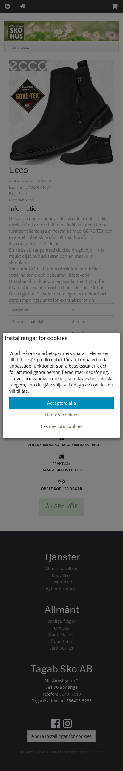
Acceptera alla (61, 403)
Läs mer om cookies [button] (61, 426)
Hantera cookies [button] (61, 415)
